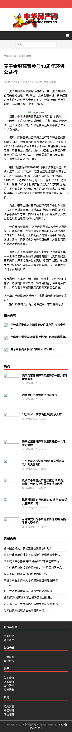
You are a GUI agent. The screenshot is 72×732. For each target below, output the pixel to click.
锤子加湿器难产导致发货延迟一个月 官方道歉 (43, 443)
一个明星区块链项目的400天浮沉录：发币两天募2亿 (44, 462)
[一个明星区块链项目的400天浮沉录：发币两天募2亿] (11, 465)
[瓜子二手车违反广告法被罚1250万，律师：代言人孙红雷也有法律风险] (11, 484)
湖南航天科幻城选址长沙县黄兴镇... (25, 610)
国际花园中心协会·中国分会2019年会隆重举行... (32, 561)
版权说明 (9, 710)
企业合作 (9, 640)
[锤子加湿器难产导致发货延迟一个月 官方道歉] (11, 445)
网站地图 (9, 714)
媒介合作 (9, 661)
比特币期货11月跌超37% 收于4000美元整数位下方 (44, 501)
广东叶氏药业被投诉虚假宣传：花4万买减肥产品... (34, 567)
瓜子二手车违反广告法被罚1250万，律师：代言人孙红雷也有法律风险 (44, 482)
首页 (21, 56)
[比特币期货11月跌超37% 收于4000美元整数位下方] (11, 504)
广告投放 (9, 636)
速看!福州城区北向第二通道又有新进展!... (28, 597)
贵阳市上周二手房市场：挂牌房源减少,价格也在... (33, 604)
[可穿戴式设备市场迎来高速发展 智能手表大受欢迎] (11, 523)
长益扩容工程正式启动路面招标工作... (26, 574)
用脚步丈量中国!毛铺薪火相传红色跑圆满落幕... (39, 337)
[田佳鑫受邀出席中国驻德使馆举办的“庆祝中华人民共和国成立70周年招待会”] (6, 325)
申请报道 (9, 657)
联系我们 (9, 681)
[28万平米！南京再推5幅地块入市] (11, 418)
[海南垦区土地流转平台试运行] (11, 399)
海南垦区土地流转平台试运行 (39, 395)
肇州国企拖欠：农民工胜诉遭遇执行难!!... (28, 548)
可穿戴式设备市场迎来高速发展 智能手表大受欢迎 (44, 520)
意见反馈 (9, 706)
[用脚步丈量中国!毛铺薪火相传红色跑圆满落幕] (6, 337)
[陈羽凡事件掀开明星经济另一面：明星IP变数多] (11, 379)
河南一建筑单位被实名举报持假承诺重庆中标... (32, 554)
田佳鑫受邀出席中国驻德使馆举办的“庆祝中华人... (38, 326)
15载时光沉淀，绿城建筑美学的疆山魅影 (39, 304)
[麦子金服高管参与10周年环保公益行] (6, 349)
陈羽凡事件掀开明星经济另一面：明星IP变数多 (45, 377)
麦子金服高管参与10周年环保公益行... (33, 349)
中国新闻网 (49, 82)
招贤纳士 (9, 689)
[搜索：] (36, 44)
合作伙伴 (9, 685)
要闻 (28, 56)
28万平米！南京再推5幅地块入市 (42, 414)
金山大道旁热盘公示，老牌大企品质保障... (29, 591)
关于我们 (9, 677)
